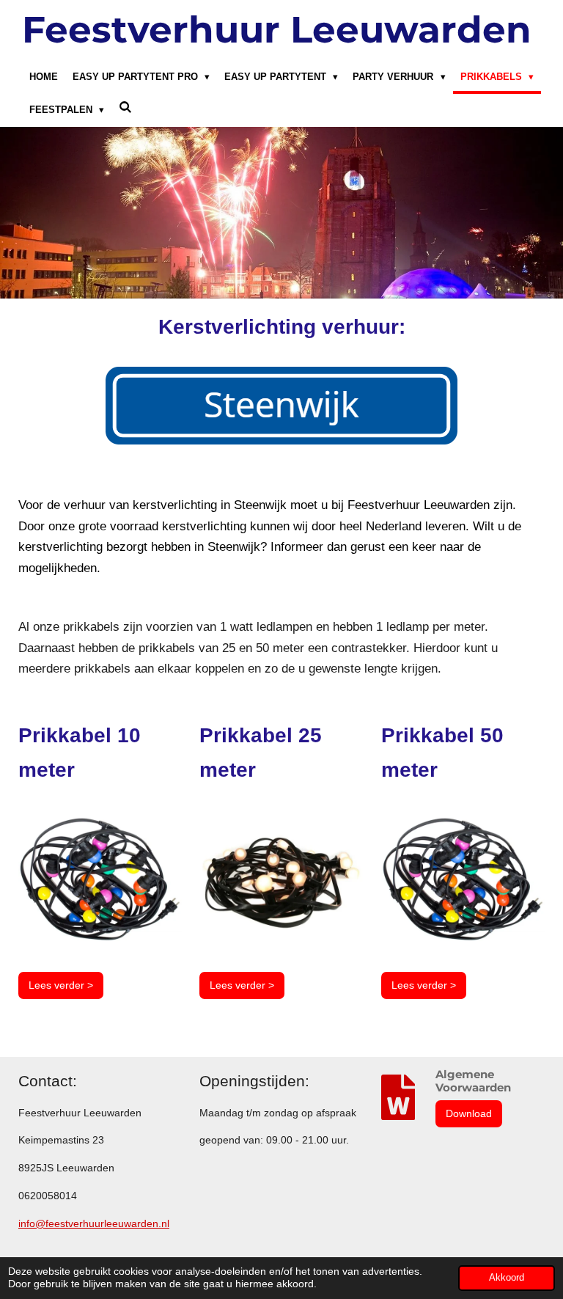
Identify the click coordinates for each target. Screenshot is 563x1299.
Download (469, 1113)
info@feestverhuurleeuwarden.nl (93, 1223)
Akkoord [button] (506, 1278)
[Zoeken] (125, 108)
